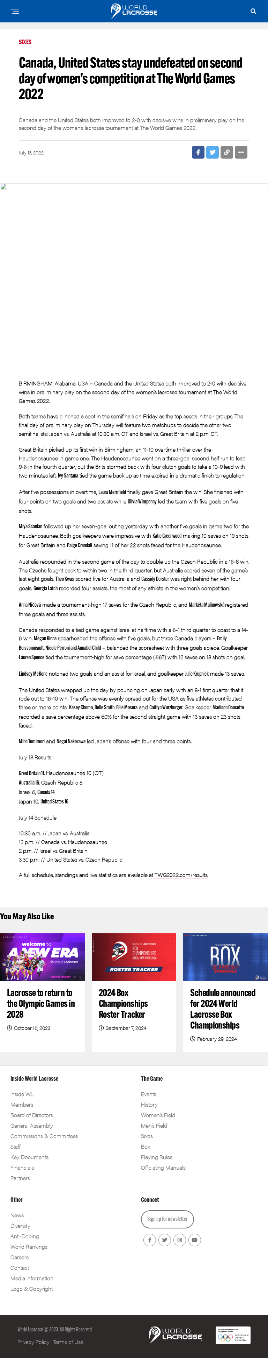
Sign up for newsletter (167, 1219)
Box (145, 1146)
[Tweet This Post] (212, 152)
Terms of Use (68, 1342)
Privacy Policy (33, 1342)
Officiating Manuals (163, 1167)
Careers (19, 1257)
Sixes (147, 1136)
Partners (20, 1178)
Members (21, 1104)
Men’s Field (154, 1125)
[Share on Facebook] (198, 152)
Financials (22, 1167)
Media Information (31, 1278)
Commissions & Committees (44, 1136)
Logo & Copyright (31, 1288)
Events (148, 1094)
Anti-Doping (24, 1236)
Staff (15, 1146)
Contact (19, 1267)
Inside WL (22, 1094)
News (17, 1215)
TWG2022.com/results (181, 875)
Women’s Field (158, 1115)
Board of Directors (31, 1115)
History (149, 1104)
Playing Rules (156, 1157)
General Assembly (31, 1125)
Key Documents (29, 1157)
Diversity (20, 1225)
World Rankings (28, 1246)
